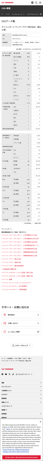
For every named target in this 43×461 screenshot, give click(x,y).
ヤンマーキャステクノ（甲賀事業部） (15, 289)
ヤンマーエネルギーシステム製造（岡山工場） (18, 272)
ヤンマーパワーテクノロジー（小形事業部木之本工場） (21, 238)
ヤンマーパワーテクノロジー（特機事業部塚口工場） (20, 255)
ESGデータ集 (26, 358)
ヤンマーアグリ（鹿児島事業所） (14, 266)
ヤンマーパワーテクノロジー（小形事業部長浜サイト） (21, 245)
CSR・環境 (18, 358)
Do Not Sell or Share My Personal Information (21, 457)
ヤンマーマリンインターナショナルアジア (17, 283)
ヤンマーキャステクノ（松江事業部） (15, 286)
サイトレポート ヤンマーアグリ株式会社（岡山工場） (17, 361)
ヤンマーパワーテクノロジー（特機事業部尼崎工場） (20, 252)
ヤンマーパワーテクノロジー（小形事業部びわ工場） (20, 235)
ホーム (3, 358)
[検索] (36, 2)
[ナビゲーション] (40, 2)
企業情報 (9, 358)
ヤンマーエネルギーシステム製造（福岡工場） (18, 276)
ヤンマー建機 (7, 279)
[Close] (40, 421)
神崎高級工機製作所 (9, 269)
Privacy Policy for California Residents (16, 450)
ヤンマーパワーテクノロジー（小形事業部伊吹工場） (20, 249)
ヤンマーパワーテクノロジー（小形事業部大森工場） (20, 242)
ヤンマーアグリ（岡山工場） (12, 259)
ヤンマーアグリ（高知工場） (12, 262)
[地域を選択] (32, 2)
